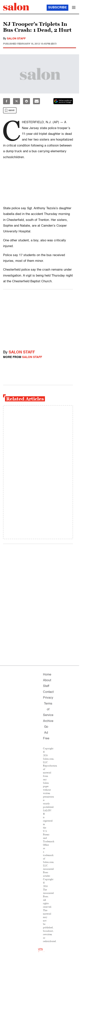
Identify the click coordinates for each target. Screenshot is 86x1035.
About (47, 680)
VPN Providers (43, 951)
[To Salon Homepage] (16, 7)
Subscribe (57, 7)
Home (47, 674)
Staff (46, 686)
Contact (48, 692)
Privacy (48, 697)
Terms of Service (48, 709)
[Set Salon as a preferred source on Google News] (63, 101)
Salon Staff (16, 38)
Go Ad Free (46, 732)
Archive (48, 721)
